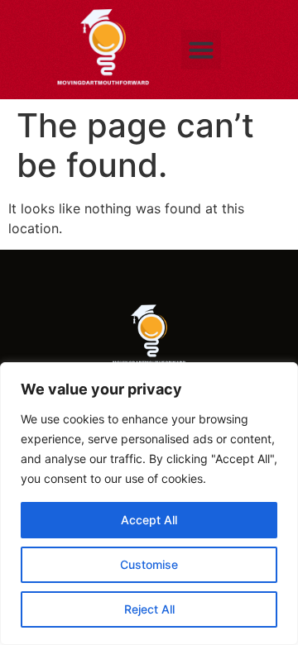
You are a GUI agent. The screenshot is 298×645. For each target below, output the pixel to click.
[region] (149, 503)
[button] (201, 49)
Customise (149, 564)
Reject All (149, 609)
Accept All (149, 520)
